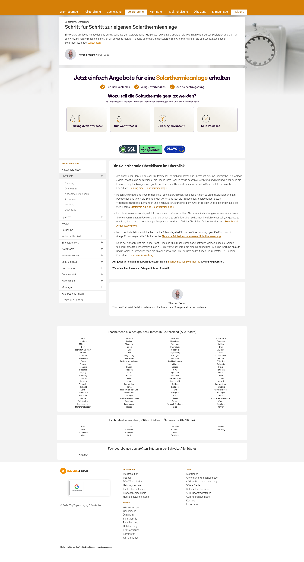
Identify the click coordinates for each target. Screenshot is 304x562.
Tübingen (221, 393)
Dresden (83, 378)
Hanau (221, 378)
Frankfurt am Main (83, 350)
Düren (220, 367)
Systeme (66, 217)
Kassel (129, 375)
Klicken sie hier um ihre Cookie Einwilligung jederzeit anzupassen (86, 547)
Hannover (83, 367)
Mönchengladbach (83, 407)
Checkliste (67, 176)
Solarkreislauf (69, 261)
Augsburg (129, 338)
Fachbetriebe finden (73, 293)
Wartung (69, 204)
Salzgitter (175, 393)
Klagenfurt (83, 432)
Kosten (66, 223)
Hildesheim (221, 338)
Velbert (221, 381)
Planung (69, 183)
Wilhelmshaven (221, 390)
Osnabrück (129, 393)
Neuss (129, 407)
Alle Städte (188, 332)
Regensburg (175, 353)
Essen (83, 361)
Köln (83, 347)
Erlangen (221, 341)
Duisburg (83, 370)
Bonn (83, 390)
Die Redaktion (130, 473)
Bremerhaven (175, 378)
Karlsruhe (83, 395)
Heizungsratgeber (71, 169)
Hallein (129, 427)
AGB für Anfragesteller (198, 492)
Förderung (67, 229)
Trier (221, 347)
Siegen (175, 398)
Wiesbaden (83, 401)
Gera (175, 407)
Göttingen (175, 355)
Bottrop (175, 367)
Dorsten (221, 407)
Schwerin (221, 364)
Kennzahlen (68, 280)
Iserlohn (221, 358)
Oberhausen (129, 358)
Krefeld (129, 347)
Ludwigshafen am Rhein (129, 398)
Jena (221, 353)
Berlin (83, 338)
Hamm (129, 381)
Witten (221, 344)
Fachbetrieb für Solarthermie (184, 261)
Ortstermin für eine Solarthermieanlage (152, 206)
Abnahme (70, 199)
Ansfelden (129, 430)
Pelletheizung (92, 11)
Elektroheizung (178, 11)
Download (70, 209)
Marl (221, 375)
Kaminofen (156, 11)
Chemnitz (129, 344)
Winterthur (83, 455)
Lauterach (175, 427)
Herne (129, 387)
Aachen (129, 341)
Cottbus (175, 384)
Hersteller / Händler (72, 300)
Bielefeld (83, 387)
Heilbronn (175, 364)
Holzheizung (130, 526)
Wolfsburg (175, 358)
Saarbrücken (129, 384)
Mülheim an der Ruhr (129, 390)
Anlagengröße (69, 274)
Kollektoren (68, 248)
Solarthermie (135, 11)
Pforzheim (175, 375)
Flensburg (221, 387)
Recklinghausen (175, 361)
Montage (67, 287)
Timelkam (175, 435)
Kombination (69, 268)
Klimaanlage (220, 11)
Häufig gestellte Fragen (136, 496)
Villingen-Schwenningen (221, 398)
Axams (221, 427)
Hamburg (83, 341)
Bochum (83, 381)
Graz (83, 427)
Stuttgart (83, 355)
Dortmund (83, 353)
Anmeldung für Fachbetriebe (202, 477)
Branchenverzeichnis (134, 492)
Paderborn (175, 344)
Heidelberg (175, 341)
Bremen (83, 364)
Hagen (129, 367)
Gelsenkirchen (83, 404)
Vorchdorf (175, 430)
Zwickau (221, 350)
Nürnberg (83, 375)
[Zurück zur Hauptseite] (89, 471)
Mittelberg (221, 430)
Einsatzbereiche (70, 242)
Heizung (239, 11)
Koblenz (174, 401)
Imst (129, 435)
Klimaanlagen (131, 537)
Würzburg (175, 350)
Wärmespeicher (70, 255)
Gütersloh (221, 361)
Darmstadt (175, 347)
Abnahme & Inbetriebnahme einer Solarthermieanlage (191, 236)
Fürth (175, 390)
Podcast (127, 477)
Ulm (175, 370)
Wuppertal (83, 384)
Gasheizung (114, 11)
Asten (175, 432)
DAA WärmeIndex (132, 481)
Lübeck (129, 364)
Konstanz (221, 404)
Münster (83, 398)
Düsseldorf (83, 358)
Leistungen (192, 473)
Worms (221, 401)
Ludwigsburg (220, 384)
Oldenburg (129, 401)
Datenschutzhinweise (198, 489)
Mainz (129, 378)
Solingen (129, 395)
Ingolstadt (175, 373)
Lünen (221, 373)
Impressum (192, 504)
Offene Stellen (193, 485)
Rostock (129, 370)
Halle (129, 353)
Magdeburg (129, 355)
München (83, 344)
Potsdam (175, 338)
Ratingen (221, 370)
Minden (221, 395)
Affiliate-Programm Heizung (201, 481)
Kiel (129, 350)
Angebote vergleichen (77, 193)
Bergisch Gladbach (175, 404)
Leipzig (83, 373)
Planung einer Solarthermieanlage (148, 188)
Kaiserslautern (221, 355)
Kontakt (190, 500)
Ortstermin (71, 188)
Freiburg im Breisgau (129, 361)
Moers (175, 395)
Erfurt (129, 373)
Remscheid (175, 381)
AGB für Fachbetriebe (198, 496)
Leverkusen (129, 404)
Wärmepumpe (69, 11)
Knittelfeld (129, 432)
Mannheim (83, 393)
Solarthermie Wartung (141, 255)
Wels (83, 435)
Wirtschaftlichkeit (71, 236)
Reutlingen (175, 387)
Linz (83, 430)
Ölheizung (200, 11)
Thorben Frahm (177, 303)
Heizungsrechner (132, 485)
